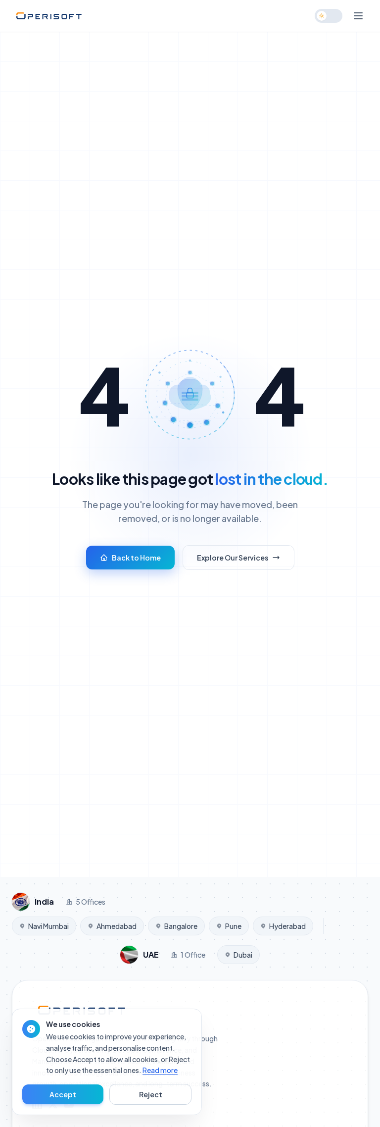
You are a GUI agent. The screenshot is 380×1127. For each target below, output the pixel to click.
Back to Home (136, 557)
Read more (160, 1070)
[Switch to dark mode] (328, 16)
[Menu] (358, 16)
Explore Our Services (232, 557)
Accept (62, 1094)
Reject (150, 1094)
